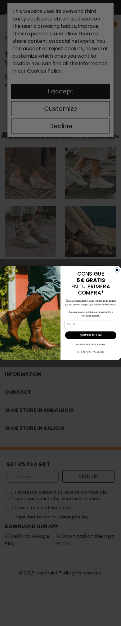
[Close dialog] (117, 270)
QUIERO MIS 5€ (91, 335)
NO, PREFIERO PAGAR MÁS (91, 352)
